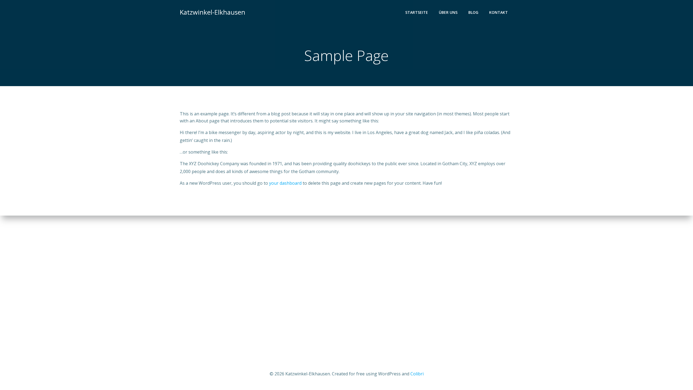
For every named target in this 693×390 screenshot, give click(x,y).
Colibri (417, 374)
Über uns (448, 12)
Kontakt (498, 12)
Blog (473, 12)
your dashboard (285, 183)
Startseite (416, 12)
